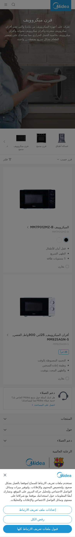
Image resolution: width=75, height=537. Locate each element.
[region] (37, 503)
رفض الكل (37, 519)
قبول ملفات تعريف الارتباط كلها (37, 529)
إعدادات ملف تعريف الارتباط (37, 510)
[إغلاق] (5, 475)
